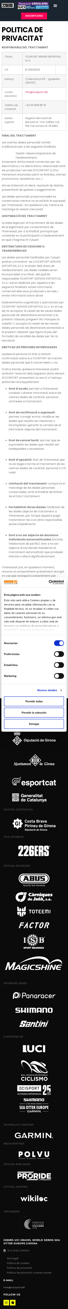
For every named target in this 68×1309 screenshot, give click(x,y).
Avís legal (12, 1258)
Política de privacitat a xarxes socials (29, 1272)
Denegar (34, 723)
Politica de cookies (18, 1263)
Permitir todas (34, 701)
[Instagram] (6, 1302)
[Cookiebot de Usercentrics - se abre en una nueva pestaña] (49, 582)
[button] (55, 5)
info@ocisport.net (36, 92)
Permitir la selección (34, 712)
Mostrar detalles (47, 690)
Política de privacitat (19, 1268)
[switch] (59, 654)
